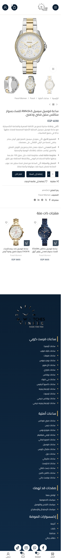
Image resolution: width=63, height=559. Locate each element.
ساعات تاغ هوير (48, 365)
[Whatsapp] (34, 547)
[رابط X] (46, 200)
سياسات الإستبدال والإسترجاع (43, 509)
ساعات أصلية (43, 98)
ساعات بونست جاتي (47, 478)
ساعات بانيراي (49, 370)
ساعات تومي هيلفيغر (46, 435)
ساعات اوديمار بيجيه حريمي (44, 403)
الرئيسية (55, 98)
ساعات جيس (50, 425)
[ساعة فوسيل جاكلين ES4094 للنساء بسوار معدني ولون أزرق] (45, 232)
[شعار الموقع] (43, 7)
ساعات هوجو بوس (47, 430)
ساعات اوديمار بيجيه (47, 389)
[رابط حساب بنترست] (42, 200)
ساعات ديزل (50, 454)
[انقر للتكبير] (53, 69)
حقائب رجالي (50, 538)
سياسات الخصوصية (47, 500)
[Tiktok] (17, 547)
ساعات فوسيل (49, 444)
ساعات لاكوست (48, 463)
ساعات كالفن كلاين (47, 473)
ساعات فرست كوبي (42, 339)
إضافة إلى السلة (35, 174)
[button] (56, 243)
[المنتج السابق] (57, 104)
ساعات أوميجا (49, 346)
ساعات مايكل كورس (46, 449)
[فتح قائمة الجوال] (55, 7)
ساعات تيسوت (49, 394)
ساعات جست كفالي (47, 468)
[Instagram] (26, 547)
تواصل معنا (50, 495)
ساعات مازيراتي (48, 459)
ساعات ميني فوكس (46, 421)
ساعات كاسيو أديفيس (46, 384)
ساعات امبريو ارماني (46, 440)
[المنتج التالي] (50, 104)
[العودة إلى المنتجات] (53, 104)
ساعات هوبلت (49, 355)
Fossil (32, 98)
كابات (53, 529)
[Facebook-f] (43, 547)
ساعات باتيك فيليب (47, 351)
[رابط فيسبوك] (49, 200)
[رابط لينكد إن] (38, 200)
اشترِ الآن (18, 174)
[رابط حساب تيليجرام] (35, 200)
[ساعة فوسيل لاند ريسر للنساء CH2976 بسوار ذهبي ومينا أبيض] (16, 232)
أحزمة (53, 524)
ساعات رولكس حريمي (46, 398)
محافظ (52, 533)
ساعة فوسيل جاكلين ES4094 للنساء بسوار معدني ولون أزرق (45, 250)
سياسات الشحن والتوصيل (44, 504)
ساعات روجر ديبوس (47, 360)
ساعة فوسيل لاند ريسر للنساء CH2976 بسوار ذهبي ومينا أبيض (15, 250)
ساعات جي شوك (48, 379)
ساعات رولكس (49, 375)
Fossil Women (21, 98)
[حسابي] (5, 7)
